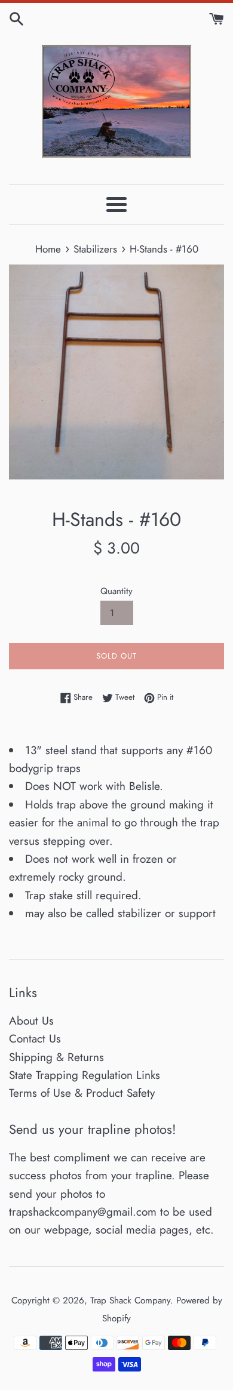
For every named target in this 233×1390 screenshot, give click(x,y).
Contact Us (35, 1039)
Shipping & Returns (56, 1057)
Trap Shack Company (130, 1300)
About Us (31, 1021)
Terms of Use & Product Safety (82, 1093)
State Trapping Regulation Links (84, 1075)
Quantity (116, 591)
